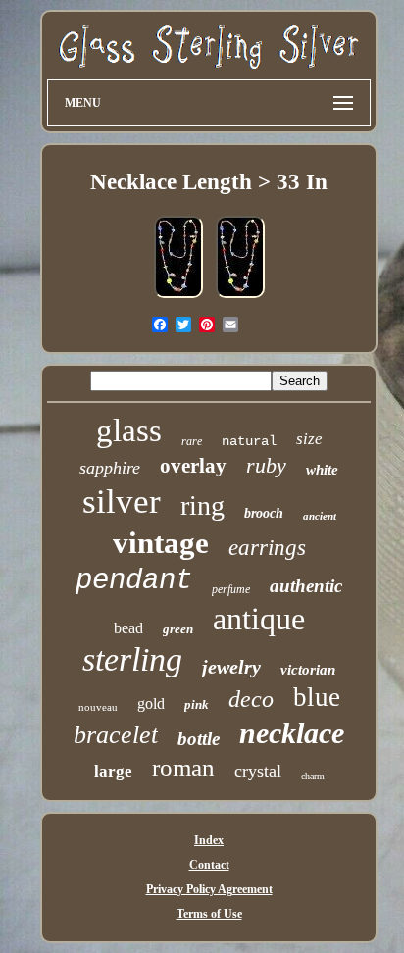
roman (183, 767)
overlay (193, 465)
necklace (291, 733)
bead (128, 628)
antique (259, 618)
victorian (307, 669)
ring (202, 505)
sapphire (109, 467)
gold (151, 703)
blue (316, 697)
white (322, 469)
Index (209, 840)
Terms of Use (209, 914)
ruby (266, 465)
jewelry (231, 666)
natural (249, 441)
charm (313, 776)
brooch (263, 513)
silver (121, 501)
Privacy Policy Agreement (209, 889)
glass (129, 430)
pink (196, 704)
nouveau (98, 707)
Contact (209, 865)
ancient (319, 516)
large (113, 771)
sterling (132, 659)
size (309, 438)
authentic (306, 586)
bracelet (116, 735)
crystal (257, 770)
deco (251, 699)
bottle (198, 738)
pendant (134, 581)
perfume (231, 589)
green (178, 629)
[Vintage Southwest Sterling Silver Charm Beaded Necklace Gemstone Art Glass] (178, 299)
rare (191, 441)
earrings (267, 547)
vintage (161, 543)
